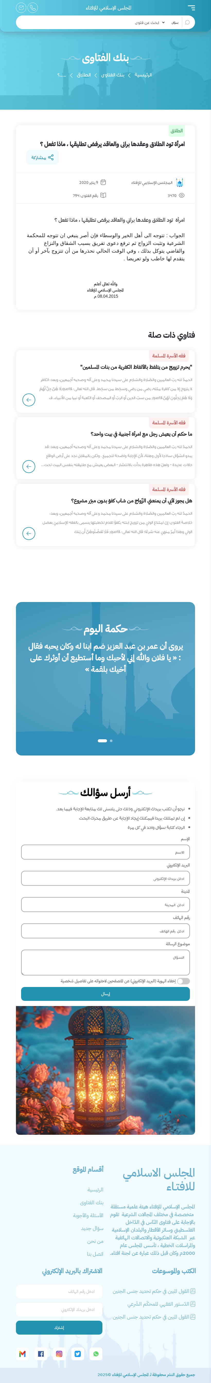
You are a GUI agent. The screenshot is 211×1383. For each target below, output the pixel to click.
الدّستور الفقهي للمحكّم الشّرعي (158, 1304)
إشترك (59, 1328)
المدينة (185, 891)
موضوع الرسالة (178, 944)
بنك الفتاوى (112, 74)
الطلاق (84, 74)
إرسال (105, 994)
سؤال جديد (92, 1228)
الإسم (185, 839)
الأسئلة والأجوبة (88, 1215)
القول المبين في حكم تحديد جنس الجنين (151, 1291)
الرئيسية (143, 74)
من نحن (95, 1241)
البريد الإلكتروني (178, 865)
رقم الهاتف (181, 918)
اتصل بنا (95, 1254)
